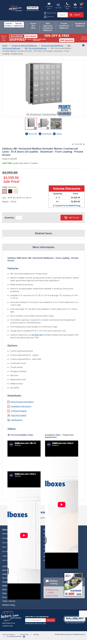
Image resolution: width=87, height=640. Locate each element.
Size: (4, 197)
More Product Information (22, 402)
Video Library (8, 601)
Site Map (36, 634)
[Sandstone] (16, 191)
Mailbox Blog (8, 605)
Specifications (16, 420)
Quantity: (9, 217)
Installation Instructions (21, 406)
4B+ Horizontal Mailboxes (36, 48)
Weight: (5, 201)
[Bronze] (10, 191)
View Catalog (53, 595)
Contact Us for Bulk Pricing (67, 205)
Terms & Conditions (8, 634)
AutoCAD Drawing (18, 415)
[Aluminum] (4, 191)
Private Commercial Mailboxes (24, 45)
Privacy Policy (24, 634)
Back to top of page (3, 38)
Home (4, 45)
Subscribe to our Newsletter (37, 617)
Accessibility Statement (14, 636)
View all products (84, 38)
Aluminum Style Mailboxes (52, 45)
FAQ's (4, 547)
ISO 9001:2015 (37, 335)
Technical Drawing (19, 411)
